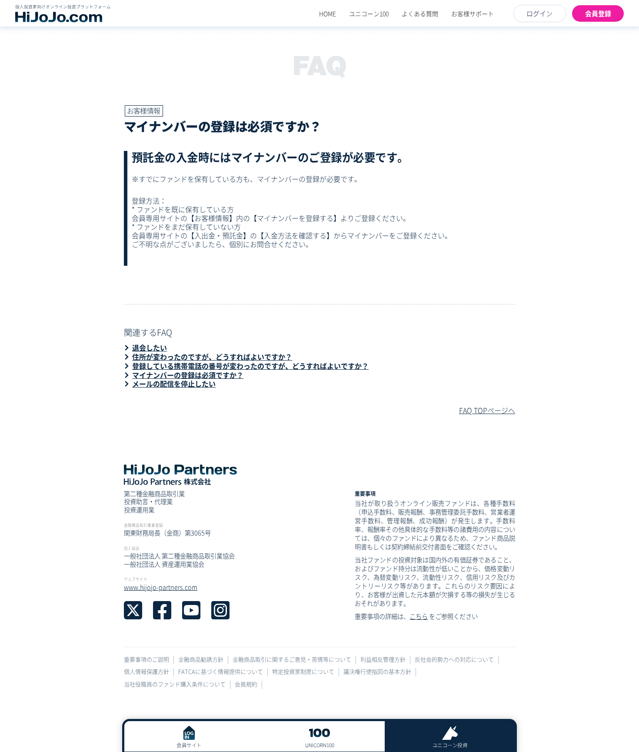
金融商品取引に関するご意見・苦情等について (292, 659)
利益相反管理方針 (383, 659)
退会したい (149, 347)
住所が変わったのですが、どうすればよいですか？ (212, 356)
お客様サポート (472, 13)
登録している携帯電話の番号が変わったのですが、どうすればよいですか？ (250, 366)
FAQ (319, 66)
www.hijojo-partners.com (160, 587)
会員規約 (246, 684)
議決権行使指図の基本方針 (377, 671)
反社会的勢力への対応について (454, 659)
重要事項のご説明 (146, 659)
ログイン (539, 13)
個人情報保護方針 (146, 671)
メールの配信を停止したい (174, 383)
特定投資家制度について (303, 671)
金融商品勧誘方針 (200, 659)
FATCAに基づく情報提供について (220, 671)
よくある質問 (420, 13)
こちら (418, 616)
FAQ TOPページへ (487, 410)
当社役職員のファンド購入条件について (175, 684)
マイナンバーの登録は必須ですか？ (187, 375)
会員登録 (598, 13)
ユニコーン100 (369, 13)
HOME (327, 13)
